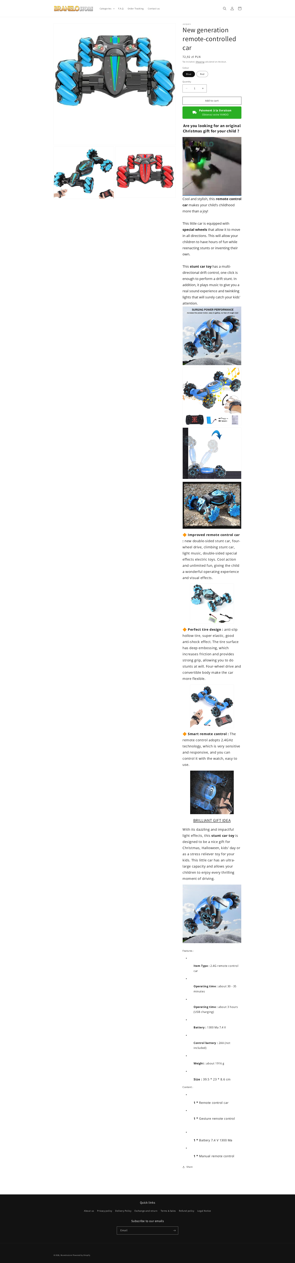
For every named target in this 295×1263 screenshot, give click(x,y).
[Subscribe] (174, 1230)
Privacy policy (104, 1210)
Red (202, 74)
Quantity (186, 81)
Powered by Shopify (81, 1255)
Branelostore (66, 1255)
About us (89, 1210)
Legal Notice (204, 1210)
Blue (188, 74)
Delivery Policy (123, 1210)
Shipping (200, 61)
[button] (107, 8)
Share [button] (189, 1166)
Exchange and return (146, 1210)
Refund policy (186, 1210)
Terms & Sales (168, 1210)
